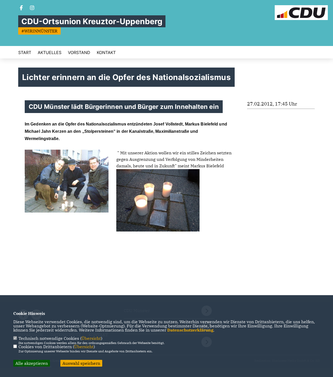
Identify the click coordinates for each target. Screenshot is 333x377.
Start (24, 52)
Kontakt (106, 52)
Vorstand (79, 52)
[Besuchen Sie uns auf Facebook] (21, 8)
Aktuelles (49, 52)
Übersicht (91, 338)
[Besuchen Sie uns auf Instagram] (32, 8)
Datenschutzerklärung (190, 330)
